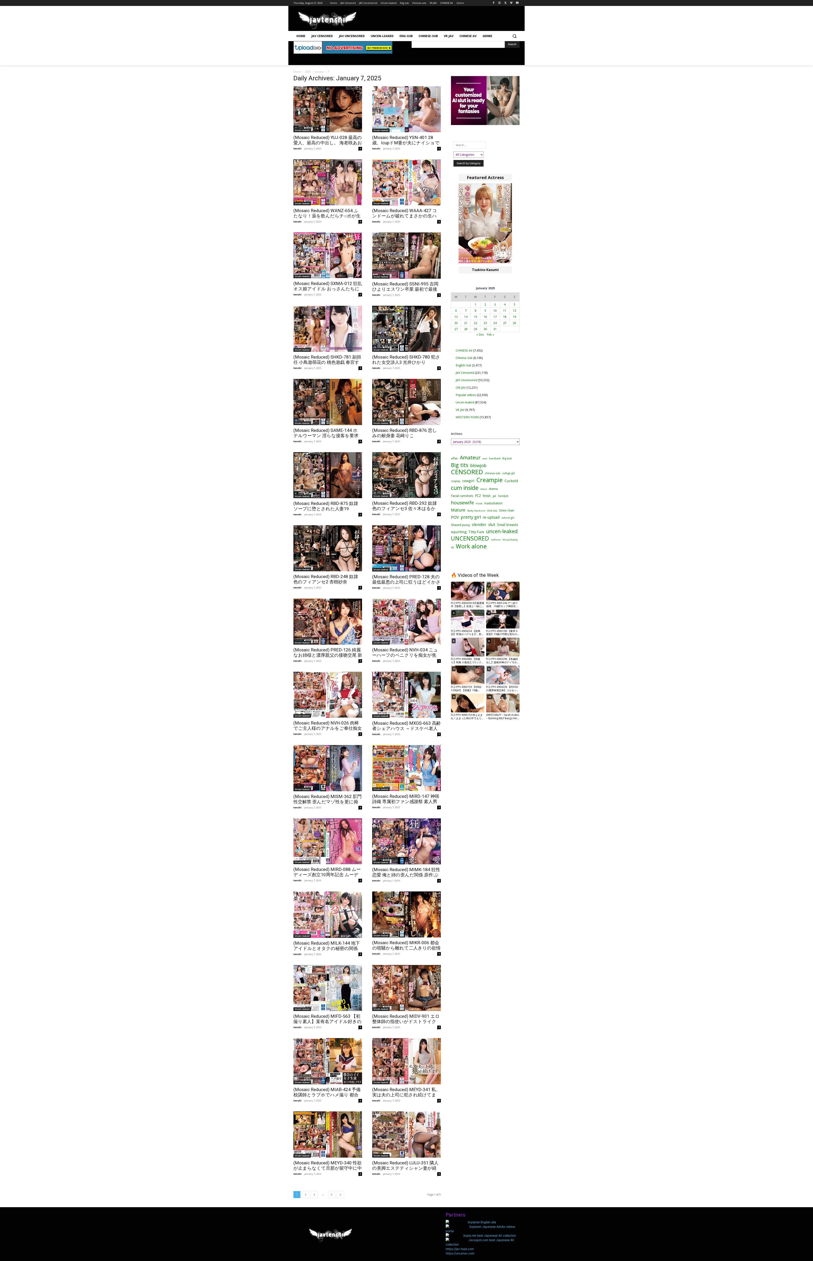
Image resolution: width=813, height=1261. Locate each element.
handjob (503, 496)
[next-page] (340, 1194)
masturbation (493, 503)
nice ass (492, 510)
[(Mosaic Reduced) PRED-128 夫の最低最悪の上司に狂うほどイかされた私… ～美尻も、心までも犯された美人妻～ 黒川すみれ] (406, 548)
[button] (514, 36)
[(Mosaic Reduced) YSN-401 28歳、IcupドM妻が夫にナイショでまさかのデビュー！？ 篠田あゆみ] (406, 109)
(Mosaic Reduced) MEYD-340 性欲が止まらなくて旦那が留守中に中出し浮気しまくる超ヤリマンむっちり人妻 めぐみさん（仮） (327, 1170)
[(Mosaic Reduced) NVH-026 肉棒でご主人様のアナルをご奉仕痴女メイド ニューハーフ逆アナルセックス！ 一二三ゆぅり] (327, 695)
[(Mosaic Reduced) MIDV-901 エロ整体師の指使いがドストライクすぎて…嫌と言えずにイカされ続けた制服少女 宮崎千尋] (406, 988)
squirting (459, 532)
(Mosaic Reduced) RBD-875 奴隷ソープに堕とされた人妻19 (325, 506)
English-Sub (463, 365)
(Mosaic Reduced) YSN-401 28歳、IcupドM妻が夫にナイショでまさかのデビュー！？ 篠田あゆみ (406, 145)
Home (297, 72)
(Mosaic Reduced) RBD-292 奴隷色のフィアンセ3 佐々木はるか (404, 506)
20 (456, 323)
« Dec (480, 334)
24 (495, 323)
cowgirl (468, 480)
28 (465, 329)
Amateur (470, 457)
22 (475, 323)
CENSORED (467, 472)
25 (504, 323)
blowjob (478, 465)
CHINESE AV (464, 350)
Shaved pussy (460, 525)
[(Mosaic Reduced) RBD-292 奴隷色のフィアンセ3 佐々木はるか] (406, 475)
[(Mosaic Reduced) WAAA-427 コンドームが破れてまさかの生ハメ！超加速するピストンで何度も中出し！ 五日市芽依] (406, 182)
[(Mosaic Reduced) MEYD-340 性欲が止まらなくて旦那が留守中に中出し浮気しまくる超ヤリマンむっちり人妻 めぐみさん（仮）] (327, 1134)
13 (456, 317)
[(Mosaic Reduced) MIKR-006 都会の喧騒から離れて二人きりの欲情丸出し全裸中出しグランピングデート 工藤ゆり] (406, 914)
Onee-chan (506, 510)
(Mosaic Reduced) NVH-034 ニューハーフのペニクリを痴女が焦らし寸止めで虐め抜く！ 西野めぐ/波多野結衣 (405, 657)
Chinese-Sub (464, 358)
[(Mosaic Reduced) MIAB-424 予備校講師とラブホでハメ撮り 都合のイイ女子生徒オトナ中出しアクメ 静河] (327, 1061)
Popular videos (466, 395)
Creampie (489, 480)
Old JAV (461, 387)
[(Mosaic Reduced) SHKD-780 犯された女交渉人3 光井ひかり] (406, 329)
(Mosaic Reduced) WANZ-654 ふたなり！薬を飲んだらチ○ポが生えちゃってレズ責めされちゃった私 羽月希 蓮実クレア (327, 218)
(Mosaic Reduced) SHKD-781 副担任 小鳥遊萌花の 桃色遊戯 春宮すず (327, 362)
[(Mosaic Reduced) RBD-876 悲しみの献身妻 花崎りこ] (406, 402)
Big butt (507, 458)
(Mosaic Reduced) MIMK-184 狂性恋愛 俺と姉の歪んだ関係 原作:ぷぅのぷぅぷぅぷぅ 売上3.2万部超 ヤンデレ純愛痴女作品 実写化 (406, 877)
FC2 (478, 496)
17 (495, 317)
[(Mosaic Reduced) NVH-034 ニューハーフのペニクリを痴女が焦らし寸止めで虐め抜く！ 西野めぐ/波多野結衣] (406, 622)
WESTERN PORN (467, 417)
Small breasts (507, 525)
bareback (495, 458)
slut (491, 524)
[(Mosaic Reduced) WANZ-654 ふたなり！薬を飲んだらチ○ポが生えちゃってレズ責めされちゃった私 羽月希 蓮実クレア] (327, 182)
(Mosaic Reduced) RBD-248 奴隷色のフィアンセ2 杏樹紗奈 (325, 579)
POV (455, 517)
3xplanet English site (481, 1222)
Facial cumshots (462, 496)
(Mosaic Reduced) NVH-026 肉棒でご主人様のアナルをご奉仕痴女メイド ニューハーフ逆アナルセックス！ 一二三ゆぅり (327, 730)
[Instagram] (499, 3)
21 (465, 323)
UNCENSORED (470, 538)
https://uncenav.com (460, 1253)
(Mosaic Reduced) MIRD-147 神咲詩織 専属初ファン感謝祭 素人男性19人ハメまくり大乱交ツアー (405, 801)
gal (494, 496)
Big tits (459, 465)
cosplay (455, 481)
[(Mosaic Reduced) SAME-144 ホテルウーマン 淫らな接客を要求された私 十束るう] (327, 402)
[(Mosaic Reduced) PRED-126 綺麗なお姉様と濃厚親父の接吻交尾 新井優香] (327, 622)
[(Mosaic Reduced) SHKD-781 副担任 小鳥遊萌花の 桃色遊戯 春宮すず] (327, 329)
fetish (487, 496)
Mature (458, 510)
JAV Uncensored (466, 380)
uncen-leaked (502, 531)
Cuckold (511, 480)
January (319, 72)
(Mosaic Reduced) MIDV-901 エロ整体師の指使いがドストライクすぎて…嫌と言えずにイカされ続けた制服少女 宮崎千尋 (406, 1024)
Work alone (471, 546)
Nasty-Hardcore (476, 510)
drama (493, 489)
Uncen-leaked (302, 130)
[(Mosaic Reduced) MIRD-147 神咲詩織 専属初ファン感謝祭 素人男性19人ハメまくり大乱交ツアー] (406, 768)
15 (475, 317)
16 (485, 317)
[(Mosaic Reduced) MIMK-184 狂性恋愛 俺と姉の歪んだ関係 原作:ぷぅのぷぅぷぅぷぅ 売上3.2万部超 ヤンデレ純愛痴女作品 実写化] (406, 841)
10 (495, 311)
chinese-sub (492, 473)
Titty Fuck (476, 532)
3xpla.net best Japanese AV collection (489, 1235)
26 (514, 323)
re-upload (491, 517)
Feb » (490, 334)
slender (479, 524)
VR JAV (460, 410)
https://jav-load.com (460, 1249)
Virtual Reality (510, 539)
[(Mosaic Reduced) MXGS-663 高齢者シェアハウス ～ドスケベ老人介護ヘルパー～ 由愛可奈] (406, 695)
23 (485, 323)
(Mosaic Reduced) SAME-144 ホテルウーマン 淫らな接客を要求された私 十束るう (325, 436)
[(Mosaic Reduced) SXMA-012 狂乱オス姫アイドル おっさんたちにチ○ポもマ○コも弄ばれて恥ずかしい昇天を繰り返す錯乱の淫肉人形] (327, 255)
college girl (508, 473)
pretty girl (471, 517)
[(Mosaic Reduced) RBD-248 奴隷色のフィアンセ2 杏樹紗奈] (327, 548)
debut (483, 489)
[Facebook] (493, 3)
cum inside (464, 487)
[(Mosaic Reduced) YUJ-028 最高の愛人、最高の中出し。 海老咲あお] (327, 109)
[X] (505, 3)
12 (514, 311)
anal (485, 458)
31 (495, 329)
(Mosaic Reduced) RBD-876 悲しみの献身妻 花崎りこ (404, 433)
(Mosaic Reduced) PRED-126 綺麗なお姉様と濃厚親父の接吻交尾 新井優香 (327, 655)
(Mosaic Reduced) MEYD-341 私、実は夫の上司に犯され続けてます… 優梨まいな (406, 1095)
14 (465, 317)
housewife (462, 502)
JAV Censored (465, 373)
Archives (456, 434)
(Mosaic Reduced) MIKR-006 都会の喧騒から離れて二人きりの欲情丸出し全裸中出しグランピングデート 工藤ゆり (406, 950)
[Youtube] (517, 3)
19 (514, 317)
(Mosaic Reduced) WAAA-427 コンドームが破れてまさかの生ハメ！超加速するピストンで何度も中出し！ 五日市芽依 (406, 218)
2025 (308, 72)
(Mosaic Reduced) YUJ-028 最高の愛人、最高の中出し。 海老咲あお (327, 140)
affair (454, 458)
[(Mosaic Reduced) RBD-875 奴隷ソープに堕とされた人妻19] (327, 475)
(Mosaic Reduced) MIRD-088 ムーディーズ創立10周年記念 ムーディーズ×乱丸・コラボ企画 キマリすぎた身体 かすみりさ (327, 877)
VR (452, 547)
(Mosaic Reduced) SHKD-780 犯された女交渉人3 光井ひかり (406, 360)
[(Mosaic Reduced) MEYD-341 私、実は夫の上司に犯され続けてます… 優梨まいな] (406, 1061)
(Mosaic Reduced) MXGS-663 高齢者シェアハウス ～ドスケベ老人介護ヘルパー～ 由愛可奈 (406, 728)
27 (456, 329)
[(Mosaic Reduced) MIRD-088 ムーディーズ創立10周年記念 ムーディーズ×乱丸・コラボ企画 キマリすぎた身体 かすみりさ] (327, 841)
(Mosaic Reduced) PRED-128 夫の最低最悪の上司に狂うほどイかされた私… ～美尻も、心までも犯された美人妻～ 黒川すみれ (406, 584)
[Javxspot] (327, 20)
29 (475, 329)
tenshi (297, 148)
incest (479, 503)
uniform (496, 539)
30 (485, 329)
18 (504, 317)
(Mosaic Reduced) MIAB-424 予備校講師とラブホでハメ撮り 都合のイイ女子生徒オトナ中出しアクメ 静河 (327, 1097)
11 (504, 311)
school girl (508, 518)
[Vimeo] (511, 3)
